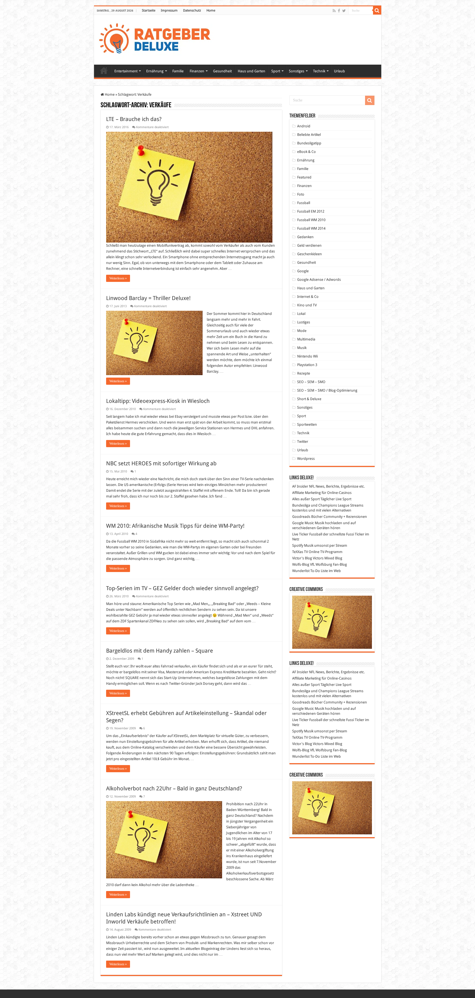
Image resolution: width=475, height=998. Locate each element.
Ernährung (155, 71)
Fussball (303, 203)
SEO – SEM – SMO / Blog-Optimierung (327, 390)
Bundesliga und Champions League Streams (327, 505)
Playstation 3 (307, 365)
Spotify (297, 545)
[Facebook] (339, 10)
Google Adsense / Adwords (319, 279)
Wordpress (306, 459)
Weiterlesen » (118, 278)
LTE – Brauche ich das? (134, 119)
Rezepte (303, 373)
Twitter (302, 441)
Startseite (148, 10)
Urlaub (339, 71)
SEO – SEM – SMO (311, 382)
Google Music (303, 523)
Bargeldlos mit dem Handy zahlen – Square (159, 650)
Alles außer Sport (306, 499)
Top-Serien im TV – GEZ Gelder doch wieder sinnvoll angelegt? (182, 588)
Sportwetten (307, 424)
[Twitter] (344, 10)
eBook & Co (306, 152)
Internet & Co (308, 297)
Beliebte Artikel (309, 135)
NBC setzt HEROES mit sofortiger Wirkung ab (161, 463)
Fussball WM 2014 (311, 228)
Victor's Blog (302, 558)
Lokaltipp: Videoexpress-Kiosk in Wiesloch (158, 401)
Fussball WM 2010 (311, 220)
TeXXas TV (300, 552)
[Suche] (377, 10)
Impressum (169, 10)
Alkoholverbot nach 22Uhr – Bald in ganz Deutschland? (174, 788)
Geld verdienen (309, 245)
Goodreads (301, 517)
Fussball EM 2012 (310, 211)
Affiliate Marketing (306, 493)
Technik (319, 71)
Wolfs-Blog (300, 564)
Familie (178, 71)
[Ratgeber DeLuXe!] (157, 38)
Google (303, 271)
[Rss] (334, 10)
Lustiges (303, 322)
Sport (275, 71)
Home (210, 10)
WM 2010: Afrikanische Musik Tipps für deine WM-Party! (175, 526)
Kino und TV (307, 305)
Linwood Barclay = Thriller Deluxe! (148, 298)
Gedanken (305, 237)
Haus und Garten (251, 71)
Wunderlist (301, 571)
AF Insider (300, 486)
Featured (304, 177)
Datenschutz (192, 10)
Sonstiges (296, 71)
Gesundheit (222, 71)
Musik (301, 348)
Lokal (301, 314)
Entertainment (125, 71)
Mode (301, 331)
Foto (300, 194)
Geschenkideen (309, 254)
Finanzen (197, 71)
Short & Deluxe (309, 399)
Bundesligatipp (309, 143)
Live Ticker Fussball (307, 534)
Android (303, 126)
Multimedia (306, 339)
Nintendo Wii (307, 356)
